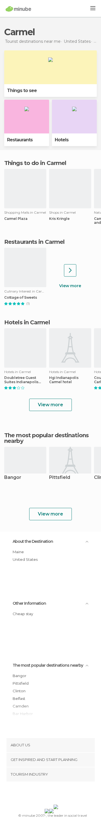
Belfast (19, 698)
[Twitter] (49, 794)
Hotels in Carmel (27, 322)
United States (25, 559)
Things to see (22, 90)
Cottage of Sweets (20, 298)
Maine (18, 552)
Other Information (29, 603)
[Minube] (18, 9)
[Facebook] (42, 794)
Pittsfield (59, 477)
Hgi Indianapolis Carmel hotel (64, 380)
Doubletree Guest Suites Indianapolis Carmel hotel (21, 380)
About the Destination (33, 541)
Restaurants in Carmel (34, 241)
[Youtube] (63, 794)
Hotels (61, 139)
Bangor (12, 477)
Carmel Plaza (15, 219)
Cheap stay (23, 613)
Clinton (19, 691)
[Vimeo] (56, 794)
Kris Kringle (59, 219)
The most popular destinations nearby (46, 438)
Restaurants (20, 139)
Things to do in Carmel (35, 163)
